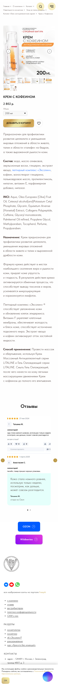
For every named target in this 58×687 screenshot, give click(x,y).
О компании (18, 6)
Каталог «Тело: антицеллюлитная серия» (19, 14)
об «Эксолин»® (14, 637)
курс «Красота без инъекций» (21, 645)
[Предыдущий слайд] (8, 51)
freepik (42, 592)
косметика (12, 633)
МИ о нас (13, 616)
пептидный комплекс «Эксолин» (31, 170)
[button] (40, 6)
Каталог (29, 6)
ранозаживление (15, 641)
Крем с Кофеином (46, 14)
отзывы (10, 604)
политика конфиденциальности (21, 612)
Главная (6, 6)
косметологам (13, 629)
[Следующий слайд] (49, 51)
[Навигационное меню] (51, 6)
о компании (12, 600)
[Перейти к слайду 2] (30, 510)
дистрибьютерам (15, 608)
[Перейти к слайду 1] (27, 510)
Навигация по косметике (13, 10)
